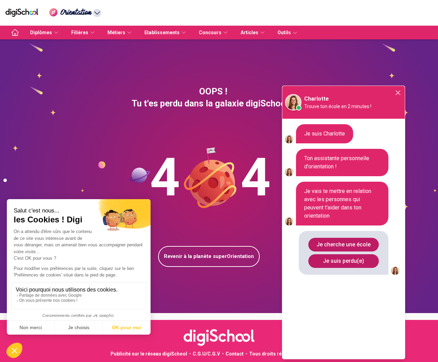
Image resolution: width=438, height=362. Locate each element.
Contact (235, 354)
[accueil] (15, 32)
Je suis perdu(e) (343, 261)
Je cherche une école (344, 244)
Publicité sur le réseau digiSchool (149, 354)
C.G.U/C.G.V (206, 354)
